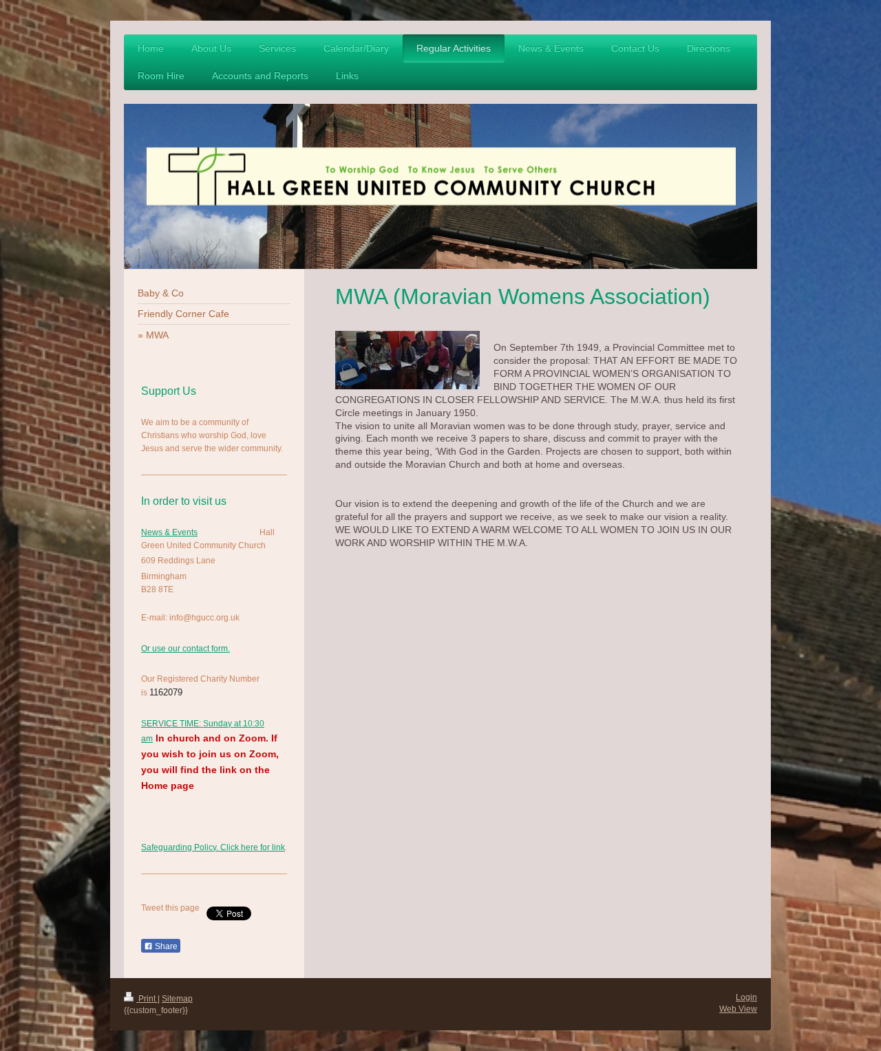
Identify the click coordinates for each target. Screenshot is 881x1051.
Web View (738, 1009)
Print (147, 999)
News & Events (169, 532)
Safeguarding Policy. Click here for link (213, 847)
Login (746, 997)
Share (165, 946)
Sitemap (177, 999)
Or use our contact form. (185, 648)
